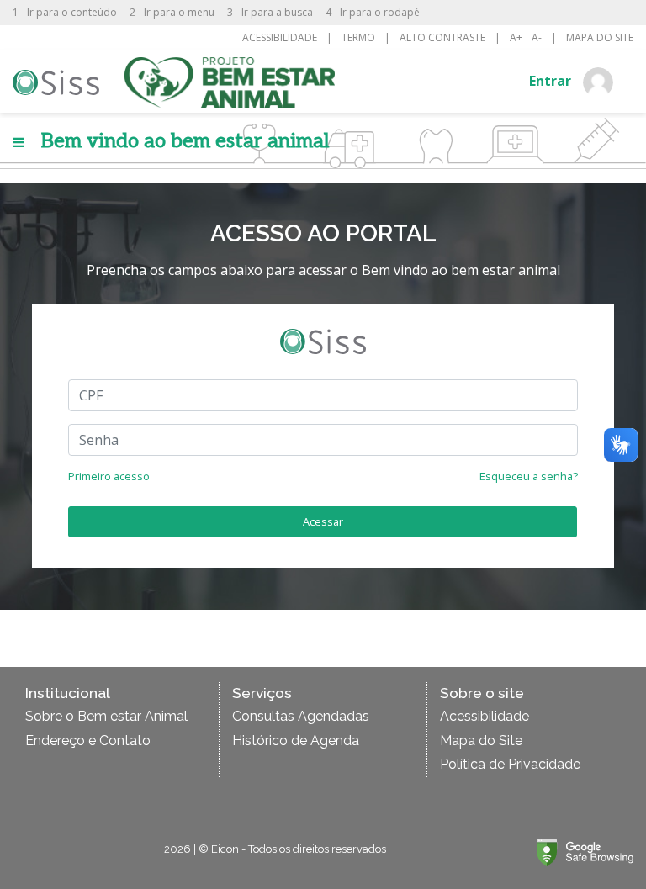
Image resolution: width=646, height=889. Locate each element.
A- (537, 37)
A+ (516, 37)
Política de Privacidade (510, 764)
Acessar (323, 521)
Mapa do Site (481, 741)
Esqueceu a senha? (528, 476)
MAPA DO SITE (599, 37)
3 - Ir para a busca (270, 12)
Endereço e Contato (88, 741)
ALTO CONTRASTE (442, 37)
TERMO (358, 37)
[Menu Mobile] (18, 142)
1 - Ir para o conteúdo (65, 12)
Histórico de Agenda (295, 741)
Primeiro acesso (109, 476)
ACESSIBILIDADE (279, 37)
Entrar (552, 80)
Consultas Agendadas (300, 716)
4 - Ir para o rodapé (373, 12)
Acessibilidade (484, 716)
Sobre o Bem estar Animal (106, 716)
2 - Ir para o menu (172, 12)
